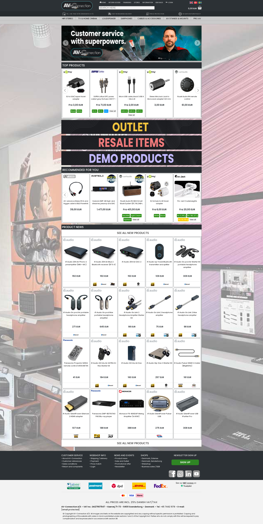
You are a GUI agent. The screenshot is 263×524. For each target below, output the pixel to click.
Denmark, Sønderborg (152, 461)
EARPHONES (126, 18)
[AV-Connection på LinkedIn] (188, 476)
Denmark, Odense (150, 458)
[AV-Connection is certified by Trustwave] (73, 486)
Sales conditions (69, 464)
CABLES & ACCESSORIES (149, 18)
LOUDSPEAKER (109, 18)
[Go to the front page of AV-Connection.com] (100, 2)
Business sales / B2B (151, 466)
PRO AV (197, 18)
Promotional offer (123, 464)
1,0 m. (94, 111)
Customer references (72, 461)
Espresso (127, 219)
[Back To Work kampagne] (131, 43)
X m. (106, 111)
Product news (121, 458)
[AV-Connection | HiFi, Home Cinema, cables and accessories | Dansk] (195, 3)
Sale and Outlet (122, 461)
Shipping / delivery (99, 458)
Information (147, 2)
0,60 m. (124, 111)
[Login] (167, 2)
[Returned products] (131, 148)
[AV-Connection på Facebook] (172, 476)
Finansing (127, 2)
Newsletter (120, 466)
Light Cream (136, 215)
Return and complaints (72, 466)
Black (73, 111)
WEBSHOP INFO (98, 455)
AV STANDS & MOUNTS (177, 18)
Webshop (146, 464)
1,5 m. (100, 111)
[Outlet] (131, 133)
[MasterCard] (123, 495)
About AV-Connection (72, 458)
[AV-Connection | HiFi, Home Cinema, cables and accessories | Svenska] (200, 3)
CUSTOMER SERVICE (72, 455)
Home (103, 2)
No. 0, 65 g (181, 215)
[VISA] (131, 495)
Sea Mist (125, 215)
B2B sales (159, 2)
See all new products (133, 233)
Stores (137, 2)
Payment (95, 461)
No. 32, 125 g (183, 219)
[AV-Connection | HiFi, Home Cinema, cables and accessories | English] (191, 3)
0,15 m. (139, 111)
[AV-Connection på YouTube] (196, 476)
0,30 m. (132, 111)
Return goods (114, 2)
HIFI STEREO (67, 18)
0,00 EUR (192, 8)
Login (170, 2)
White (79, 111)
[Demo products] (131, 164)
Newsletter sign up (185, 455)
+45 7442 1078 (168, 506)
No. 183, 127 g (192, 215)
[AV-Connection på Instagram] (180, 476)
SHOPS (144, 455)
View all (112, 111)
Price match (96, 464)
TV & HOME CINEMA (87, 18)
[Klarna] (140, 495)
